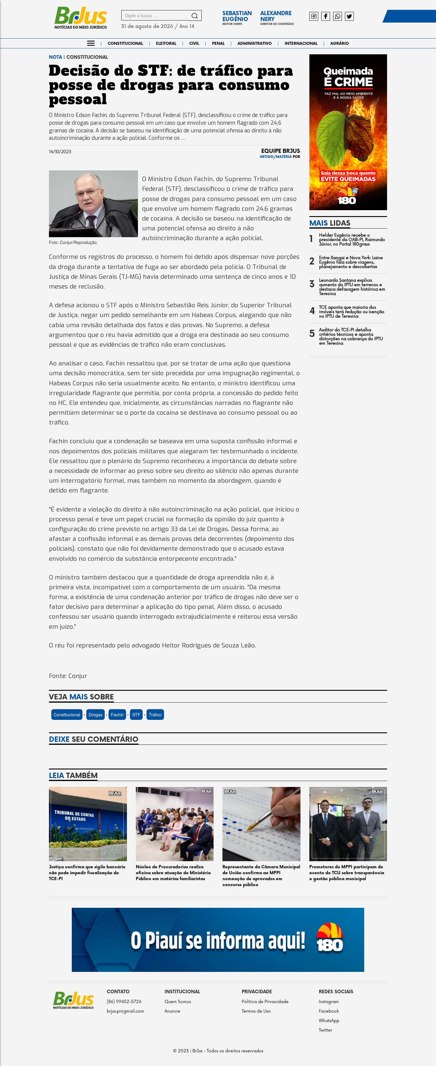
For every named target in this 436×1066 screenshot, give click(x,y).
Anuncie (172, 1011)
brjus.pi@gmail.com (125, 1011)
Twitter (325, 1030)
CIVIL (194, 43)
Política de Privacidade (265, 1001)
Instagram (329, 1001)
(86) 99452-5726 (124, 1001)
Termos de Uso (256, 1011)
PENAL (218, 43)
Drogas (95, 714)
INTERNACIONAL (301, 43)
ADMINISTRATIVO (255, 43)
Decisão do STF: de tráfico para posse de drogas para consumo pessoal (171, 85)
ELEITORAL (166, 43)
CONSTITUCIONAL (125, 43)
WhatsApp (329, 1020)
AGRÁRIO (339, 43)
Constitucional (67, 714)
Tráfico (155, 714)
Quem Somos (178, 1001)
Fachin (117, 714)
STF (136, 714)
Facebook (329, 1011)
